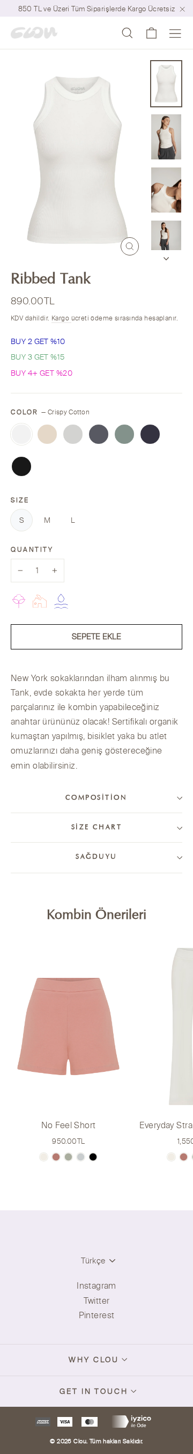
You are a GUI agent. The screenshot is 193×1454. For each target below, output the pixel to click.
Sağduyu (96, 857)
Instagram (96, 1285)
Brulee (47, 434)
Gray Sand (98, 434)
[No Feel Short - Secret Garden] (68, 1157)
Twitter (97, 1300)
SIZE (20, 500)
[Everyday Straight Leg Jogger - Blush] (184, 1157)
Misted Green (124, 434)
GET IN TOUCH (94, 1391)
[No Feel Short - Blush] (56, 1157)
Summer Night (21, 466)
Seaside (150, 434)
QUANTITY (32, 549)
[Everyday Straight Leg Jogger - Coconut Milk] (171, 1157)
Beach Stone (73, 434)
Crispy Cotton (21, 434)
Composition (96, 798)
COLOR (50, 412)
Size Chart (96, 827)
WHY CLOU (94, 1359)
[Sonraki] (166, 255)
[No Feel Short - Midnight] (93, 1157)
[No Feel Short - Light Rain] (81, 1157)
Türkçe (93, 1260)
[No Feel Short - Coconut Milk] (44, 1157)
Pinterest (97, 1315)
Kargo (61, 318)
